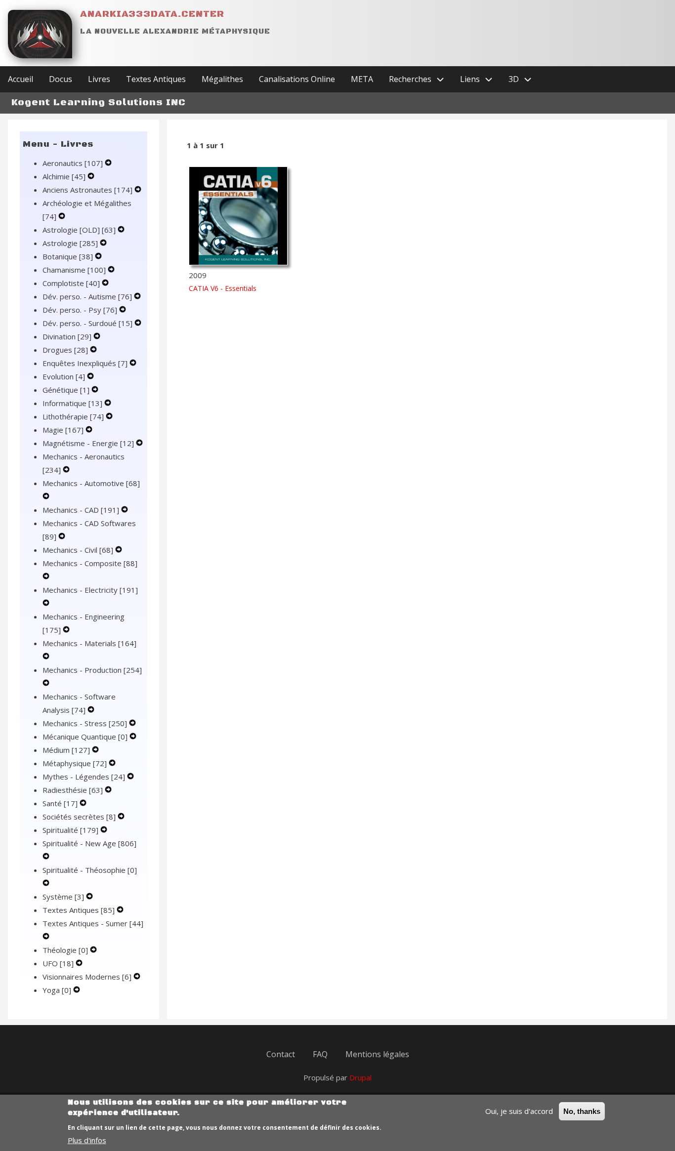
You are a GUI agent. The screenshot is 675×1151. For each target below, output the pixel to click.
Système (63, 897)
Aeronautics (72, 163)
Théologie (65, 950)
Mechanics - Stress (84, 723)
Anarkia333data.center (152, 14)
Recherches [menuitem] (410, 79)
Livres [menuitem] (99, 79)
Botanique (67, 256)
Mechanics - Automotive (91, 483)
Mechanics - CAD (80, 510)
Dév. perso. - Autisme (87, 296)
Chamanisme (74, 270)
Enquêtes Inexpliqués (84, 363)
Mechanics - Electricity (90, 590)
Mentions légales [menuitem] (377, 1054)
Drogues (65, 350)
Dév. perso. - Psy (79, 310)
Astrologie (70, 243)
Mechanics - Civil (77, 550)
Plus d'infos (87, 1140)
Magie (63, 430)
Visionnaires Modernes (86, 977)
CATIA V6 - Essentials (222, 288)
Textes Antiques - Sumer (92, 923)
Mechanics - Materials (89, 643)
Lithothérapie (73, 416)
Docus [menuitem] (60, 79)
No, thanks (581, 1111)
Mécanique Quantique (84, 736)
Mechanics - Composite (89, 563)
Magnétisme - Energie (88, 443)
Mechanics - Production (92, 670)
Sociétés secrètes (79, 817)
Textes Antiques (78, 910)
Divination (66, 336)
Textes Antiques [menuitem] (156, 79)
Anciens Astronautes (87, 190)
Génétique (65, 390)
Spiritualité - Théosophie (89, 870)
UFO (58, 963)
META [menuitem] (362, 79)
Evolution (63, 376)
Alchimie (63, 176)
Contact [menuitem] (280, 1054)
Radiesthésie (72, 790)
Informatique (72, 403)
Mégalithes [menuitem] (222, 79)
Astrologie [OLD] (79, 230)
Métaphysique (74, 763)
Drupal (360, 1077)
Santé (60, 803)
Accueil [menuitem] (20, 79)
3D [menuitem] (513, 79)
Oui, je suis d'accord (519, 1111)
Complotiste (71, 283)
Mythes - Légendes (83, 776)
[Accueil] (40, 34)
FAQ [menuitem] (320, 1054)
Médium (66, 750)
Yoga (56, 990)
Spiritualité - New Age (89, 843)
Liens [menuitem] (470, 79)
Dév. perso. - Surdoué (87, 323)
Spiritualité (70, 830)
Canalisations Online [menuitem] (297, 79)
